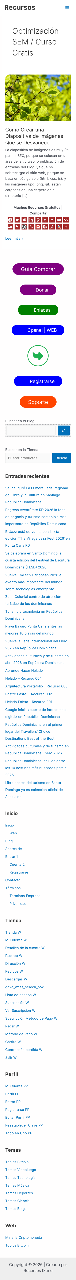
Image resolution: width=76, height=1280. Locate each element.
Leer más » (14, 238)
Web (13, 833)
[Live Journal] (59, 227)
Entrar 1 (11, 856)
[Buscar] (64, 430)
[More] (66, 227)
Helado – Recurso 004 (23, 678)
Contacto (12, 880)
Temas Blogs (16, 1209)
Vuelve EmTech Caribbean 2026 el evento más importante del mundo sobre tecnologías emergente (33, 582)
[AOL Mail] (10, 227)
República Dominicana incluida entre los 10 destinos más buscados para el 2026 (36, 768)
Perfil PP (12, 1094)
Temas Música (17, 1185)
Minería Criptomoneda (23, 1237)
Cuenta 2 (17, 864)
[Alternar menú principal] (67, 7)
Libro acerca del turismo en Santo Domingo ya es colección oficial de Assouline (34, 790)
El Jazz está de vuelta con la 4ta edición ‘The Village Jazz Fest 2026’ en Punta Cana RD (37, 538)
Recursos (19, 7)
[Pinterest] (38, 220)
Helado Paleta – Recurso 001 (28, 702)
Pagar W (12, 1026)
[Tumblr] (45, 220)
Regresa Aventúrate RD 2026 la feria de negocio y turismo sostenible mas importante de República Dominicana (35, 517)
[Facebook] (10, 220)
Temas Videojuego (20, 1170)
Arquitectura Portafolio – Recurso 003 (36, 686)
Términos (13, 888)
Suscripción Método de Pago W (31, 1018)
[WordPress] (24, 227)
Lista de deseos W (20, 995)
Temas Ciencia (17, 1201)
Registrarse (19, 872)
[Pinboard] (17, 227)
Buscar (61, 458)
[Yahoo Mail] (52, 220)
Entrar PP (12, 1102)
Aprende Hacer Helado (24, 670)
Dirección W (15, 963)
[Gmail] (38, 227)
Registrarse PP (17, 1109)
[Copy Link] (31, 227)
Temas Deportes (19, 1193)
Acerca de (13, 849)
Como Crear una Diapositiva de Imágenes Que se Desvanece (34, 136)
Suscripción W (17, 1003)
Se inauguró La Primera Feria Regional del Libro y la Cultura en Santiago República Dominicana (36, 495)
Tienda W (13, 932)
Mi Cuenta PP (16, 1086)
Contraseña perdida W (23, 1050)
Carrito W (13, 1042)
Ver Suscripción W (20, 1010)
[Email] (59, 220)
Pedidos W (14, 971)
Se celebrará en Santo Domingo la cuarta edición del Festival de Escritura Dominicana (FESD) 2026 (37, 560)
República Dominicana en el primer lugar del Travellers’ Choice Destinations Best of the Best (33, 731)
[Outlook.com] (45, 227)
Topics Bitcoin (17, 1162)
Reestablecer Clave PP (24, 1125)
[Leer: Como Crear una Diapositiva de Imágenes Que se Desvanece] (38, 97)
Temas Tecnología (20, 1177)
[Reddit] (24, 220)
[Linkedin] (31, 220)
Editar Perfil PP (17, 1117)
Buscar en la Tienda (21, 450)
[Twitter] (17, 220)
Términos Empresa (25, 896)
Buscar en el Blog (19, 421)
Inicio (9, 825)
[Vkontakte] (66, 220)
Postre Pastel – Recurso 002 (28, 694)
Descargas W (16, 979)
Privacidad (18, 903)
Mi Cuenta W (16, 940)
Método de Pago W (21, 1034)
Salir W (11, 1057)
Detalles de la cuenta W (25, 948)
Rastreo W (13, 956)
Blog (9, 841)
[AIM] (52, 227)
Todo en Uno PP (18, 1133)
